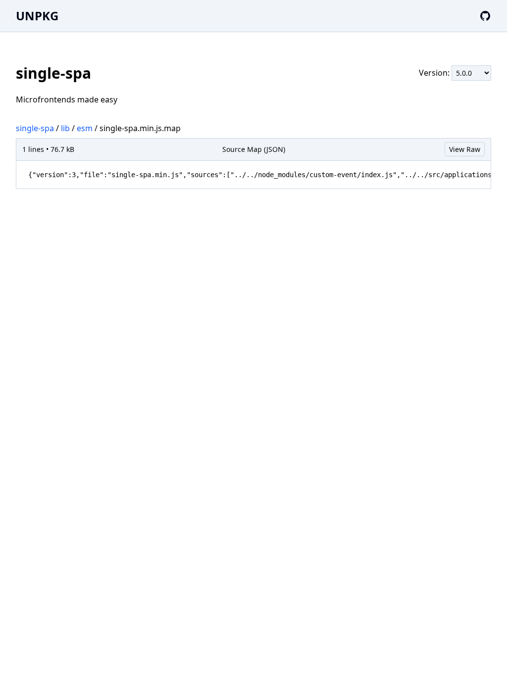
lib (65, 128)
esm (85, 128)
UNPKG (37, 15)
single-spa (35, 128)
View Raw (464, 149)
